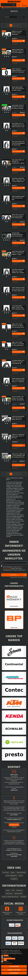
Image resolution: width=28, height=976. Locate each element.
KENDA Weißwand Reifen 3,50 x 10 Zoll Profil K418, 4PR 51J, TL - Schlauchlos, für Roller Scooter (18, 380)
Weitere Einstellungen (6, 963)
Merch (20, 875)
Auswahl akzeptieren (14, 969)
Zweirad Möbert (14, 606)
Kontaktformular (14, 824)
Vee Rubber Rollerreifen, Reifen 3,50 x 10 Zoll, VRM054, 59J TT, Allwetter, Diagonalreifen (18, 271)
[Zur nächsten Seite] (20, 25)
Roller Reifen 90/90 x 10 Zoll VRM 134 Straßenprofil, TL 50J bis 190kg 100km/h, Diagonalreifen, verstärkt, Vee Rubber (18, 161)
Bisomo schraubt (21, 872)
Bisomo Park (14, 627)
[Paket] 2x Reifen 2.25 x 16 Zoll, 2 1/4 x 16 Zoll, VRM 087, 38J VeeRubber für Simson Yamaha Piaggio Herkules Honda (18, 398)
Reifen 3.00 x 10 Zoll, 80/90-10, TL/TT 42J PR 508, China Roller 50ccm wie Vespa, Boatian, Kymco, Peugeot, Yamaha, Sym (18, 325)
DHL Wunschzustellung (9, 958)
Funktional (6, 961)
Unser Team (6, 872)
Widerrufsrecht (18, 893)
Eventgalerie (14, 878)
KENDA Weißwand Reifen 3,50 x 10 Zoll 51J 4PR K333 (18, 198)
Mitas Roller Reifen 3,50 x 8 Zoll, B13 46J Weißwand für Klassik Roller (18, 143)
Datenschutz (9, 893)
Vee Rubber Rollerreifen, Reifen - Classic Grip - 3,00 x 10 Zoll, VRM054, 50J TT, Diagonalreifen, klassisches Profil (18, 180)
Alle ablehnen (14, 973)
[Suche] (14, 4)
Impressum (19, 890)
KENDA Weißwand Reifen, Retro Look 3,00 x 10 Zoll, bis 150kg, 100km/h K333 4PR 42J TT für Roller (18, 289)
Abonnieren (13, 575)
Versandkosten (15, 44)
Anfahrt (8, 890)
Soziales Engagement (11, 875)
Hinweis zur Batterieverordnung (10, 896)
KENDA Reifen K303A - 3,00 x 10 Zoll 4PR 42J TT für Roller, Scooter (18, 88)
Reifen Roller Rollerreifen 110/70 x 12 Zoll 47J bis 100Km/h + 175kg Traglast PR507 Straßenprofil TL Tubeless (18, 253)
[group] (6, 34)
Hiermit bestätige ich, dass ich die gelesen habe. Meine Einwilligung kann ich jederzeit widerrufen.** (14, 568)
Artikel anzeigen (18, 426)
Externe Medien (7, 957)
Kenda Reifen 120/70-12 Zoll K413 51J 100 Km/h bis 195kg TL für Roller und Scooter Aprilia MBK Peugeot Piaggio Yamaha (18, 107)
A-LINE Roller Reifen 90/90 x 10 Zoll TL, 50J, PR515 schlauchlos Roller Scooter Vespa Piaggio (18, 307)
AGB (13, 890)
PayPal (5, 960)
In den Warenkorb (17, 41)
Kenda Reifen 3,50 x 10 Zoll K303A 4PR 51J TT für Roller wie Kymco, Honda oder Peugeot (18, 125)
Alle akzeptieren (14, 966)
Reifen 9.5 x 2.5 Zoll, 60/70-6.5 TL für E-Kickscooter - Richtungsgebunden (17, 33)
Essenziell (6, 955)
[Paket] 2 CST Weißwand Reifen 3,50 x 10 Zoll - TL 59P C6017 (18, 436)
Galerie (13, 872)
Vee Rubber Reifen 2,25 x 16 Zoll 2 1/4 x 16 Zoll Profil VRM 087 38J (18, 362)
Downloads (23, 896)
